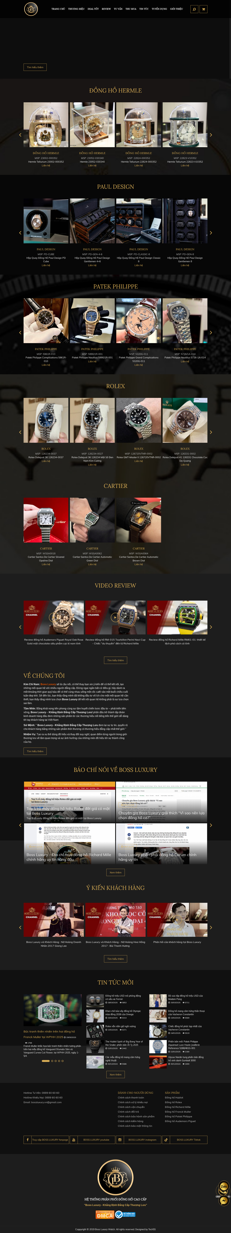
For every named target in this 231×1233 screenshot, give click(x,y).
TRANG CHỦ (58, 9)
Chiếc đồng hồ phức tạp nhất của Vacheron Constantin (185, 1028)
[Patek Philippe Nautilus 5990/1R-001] (185, 320)
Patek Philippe (115, 286)
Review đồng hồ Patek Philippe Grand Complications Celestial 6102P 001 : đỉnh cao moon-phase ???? (177, 643)
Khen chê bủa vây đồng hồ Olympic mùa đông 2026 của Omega (123, 1013)
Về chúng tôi (44, 675)
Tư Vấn (118, 9)
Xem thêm (115, 872)
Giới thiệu (176, 9)
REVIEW (106, 9)
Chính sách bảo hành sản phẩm (136, 1116)
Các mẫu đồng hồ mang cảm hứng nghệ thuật (122, 1059)
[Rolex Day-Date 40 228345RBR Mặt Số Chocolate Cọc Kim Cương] (46, 420)
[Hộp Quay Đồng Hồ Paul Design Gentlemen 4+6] (185, 220)
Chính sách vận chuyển (131, 1107)
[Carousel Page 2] (49, 1061)
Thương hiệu (76, 9)
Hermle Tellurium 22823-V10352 (92, 161)
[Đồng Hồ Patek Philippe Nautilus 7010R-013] (92, 320)
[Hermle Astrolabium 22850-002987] (138, 124)
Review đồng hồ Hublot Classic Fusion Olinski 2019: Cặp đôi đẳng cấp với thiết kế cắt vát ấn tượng (115, 643)
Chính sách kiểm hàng (130, 1121)
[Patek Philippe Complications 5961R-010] (138, 320)
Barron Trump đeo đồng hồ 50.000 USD (50, 1031)
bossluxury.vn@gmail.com (46, 1102)
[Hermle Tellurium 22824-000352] (46, 124)
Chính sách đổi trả (128, 1111)
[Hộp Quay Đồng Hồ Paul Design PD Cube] (138, 220)
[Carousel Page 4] (59, 1061)
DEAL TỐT (93, 9)
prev (20, 135)
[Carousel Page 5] (62, 1061)
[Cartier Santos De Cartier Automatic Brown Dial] (138, 520)
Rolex (115, 386)
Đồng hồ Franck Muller (178, 1111)
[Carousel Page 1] (43, 1061)
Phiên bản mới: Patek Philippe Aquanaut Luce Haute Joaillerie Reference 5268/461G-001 (184, 1045)
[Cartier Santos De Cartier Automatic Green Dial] (92, 520)
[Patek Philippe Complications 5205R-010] (46, 320)
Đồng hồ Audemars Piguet (180, 1121)
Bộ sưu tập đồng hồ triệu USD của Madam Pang (185, 997)
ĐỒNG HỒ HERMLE (115, 90)
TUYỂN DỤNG (159, 9)
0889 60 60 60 (50, 1092)
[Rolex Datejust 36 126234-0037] (138, 420)
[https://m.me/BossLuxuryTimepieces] (223, 1200)
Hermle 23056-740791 (185, 161)
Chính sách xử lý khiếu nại (133, 1102)
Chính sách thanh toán (131, 1097)
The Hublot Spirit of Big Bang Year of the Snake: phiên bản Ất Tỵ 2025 (124, 1043)
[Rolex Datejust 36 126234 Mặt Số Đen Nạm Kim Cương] (185, 420)
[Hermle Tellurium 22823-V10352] (92, 124)
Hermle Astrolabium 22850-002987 (138, 161)
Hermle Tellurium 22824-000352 (46, 161)
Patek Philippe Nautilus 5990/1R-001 (185, 357)
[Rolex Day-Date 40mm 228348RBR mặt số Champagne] (92, 420)
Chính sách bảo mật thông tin (135, 1125)
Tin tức (144, 9)
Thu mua (131, 9)
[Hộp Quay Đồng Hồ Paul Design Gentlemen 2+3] (92, 220)
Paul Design (115, 186)
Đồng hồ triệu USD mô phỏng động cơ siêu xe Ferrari (123, 997)
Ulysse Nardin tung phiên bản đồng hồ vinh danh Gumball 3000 (186, 1059)
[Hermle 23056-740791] (185, 124)
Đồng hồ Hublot (174, 1097)
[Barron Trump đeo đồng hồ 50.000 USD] (53, 1010)
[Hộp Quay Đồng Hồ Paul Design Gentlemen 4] (46, 220)
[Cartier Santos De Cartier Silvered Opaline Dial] (46, 520)
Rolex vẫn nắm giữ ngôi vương (120, 1026)
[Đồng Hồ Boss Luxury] (31, 9)
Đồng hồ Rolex (173, 1102)
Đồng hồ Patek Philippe (178, 1116)
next (211, 135)
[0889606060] (223, 1186)
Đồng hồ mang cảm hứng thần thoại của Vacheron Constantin (186, 1013)
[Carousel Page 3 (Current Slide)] (56, 1061)
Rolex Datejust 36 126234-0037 (138, 457)
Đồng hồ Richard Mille (178, 1107)
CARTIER (115, 485)
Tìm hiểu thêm (35, 67)
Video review (115, 585)
